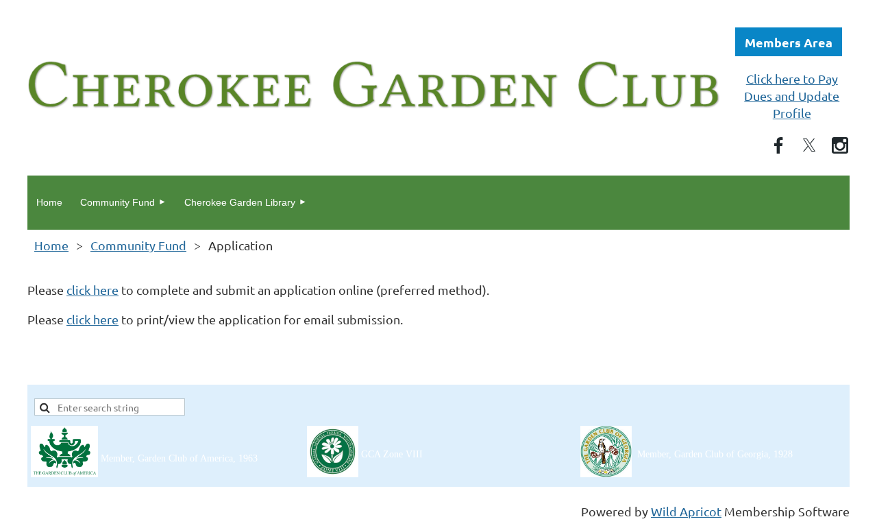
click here (92, 290)
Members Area (788, 42)
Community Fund (138, 245)
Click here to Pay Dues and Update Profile (791, 95)
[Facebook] (778, 145)
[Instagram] (840, 145)
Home (51, 245)
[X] (809, 145)
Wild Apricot (686, 511)
